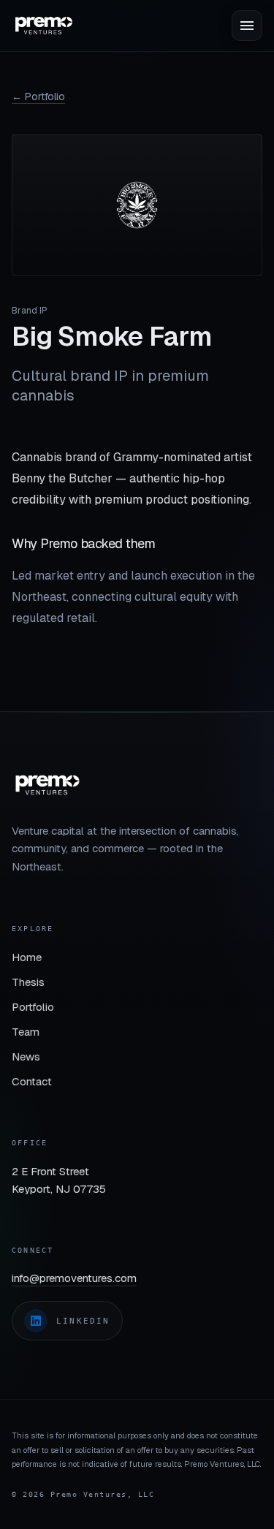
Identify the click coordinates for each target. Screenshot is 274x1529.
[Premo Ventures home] (43, 25)
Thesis (28, 982)
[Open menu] (247, 25)
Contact (32, 1081)
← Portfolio (38, 96)
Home (27, 957)
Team (25, 1032)
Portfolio (33, 1007)
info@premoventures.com (74, 1278)
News (26, 1056)
